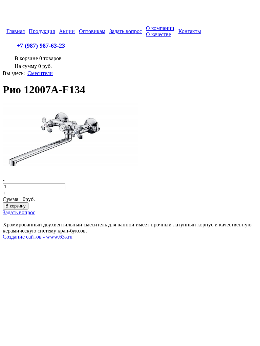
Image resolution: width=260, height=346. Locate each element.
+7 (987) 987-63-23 (41, 45)
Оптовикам (92, 31)
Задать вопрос (125, 31)
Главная (15, 31)
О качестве (158, 34)
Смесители (40, 73)
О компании (160, 28)
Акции (67, 31)
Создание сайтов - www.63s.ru (37, 237)
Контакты (189, 31)
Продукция (42, 31)
